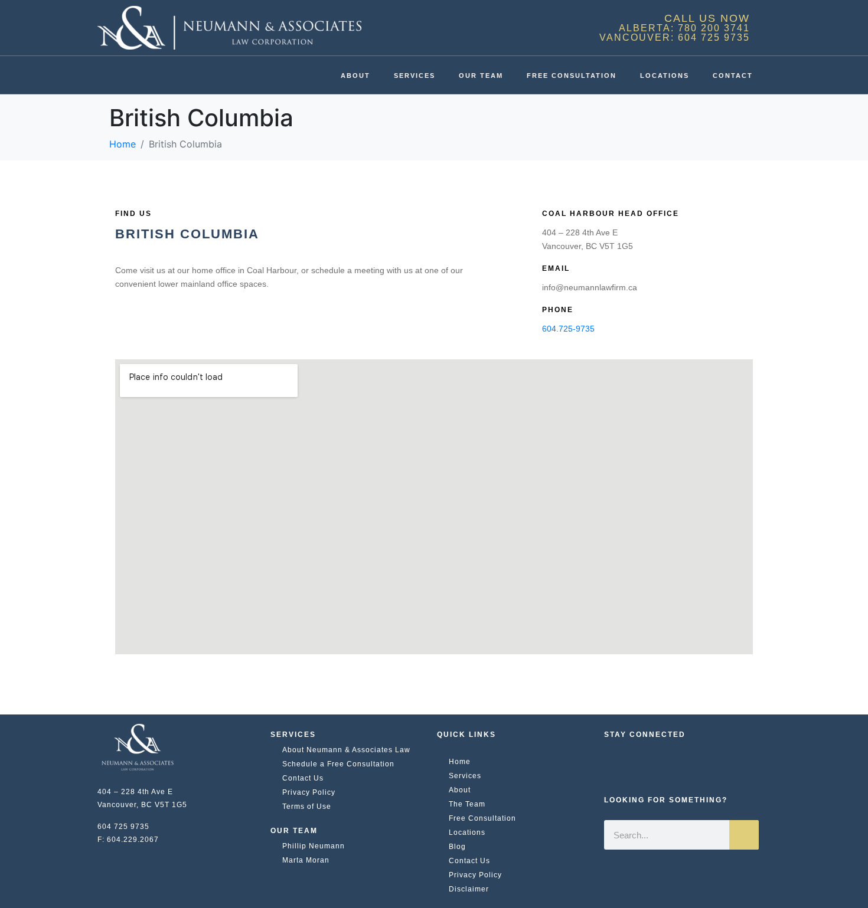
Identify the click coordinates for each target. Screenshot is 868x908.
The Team (467, 804)
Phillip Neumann (313, 846)
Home (460, 762)
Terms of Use (306, 806)
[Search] (744, 835)
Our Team (481, 75)
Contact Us (303, 778)
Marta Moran (305, 860)
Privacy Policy (308, 792)
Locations (664, 75)
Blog (457, 847)
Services (414, 75)
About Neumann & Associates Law (346, 750)
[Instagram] (148, 75)
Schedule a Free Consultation (338, 764)
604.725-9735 (568, 328)
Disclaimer (469, 889)
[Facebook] (111, 75)
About (355, 75)
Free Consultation (571, 75)
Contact (733, 75)
